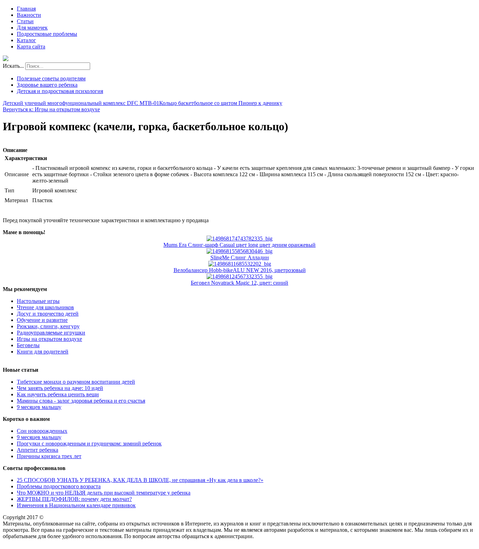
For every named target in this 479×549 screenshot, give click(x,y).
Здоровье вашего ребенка (47, 85)
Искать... (13, 66)
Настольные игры (38, 301)
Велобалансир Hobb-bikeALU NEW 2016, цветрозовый (240, 270)
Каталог (26, 40)
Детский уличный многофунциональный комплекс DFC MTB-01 (81, 103)
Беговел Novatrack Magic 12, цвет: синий (239, 283)
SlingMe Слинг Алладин (239, 257)
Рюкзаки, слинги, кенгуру (48, 326)
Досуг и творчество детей (48, 314)
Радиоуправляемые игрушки (51, 333)
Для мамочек (32, 28)
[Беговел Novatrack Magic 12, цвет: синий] (239, 276)
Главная (26, 9)
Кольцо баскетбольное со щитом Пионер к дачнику (220, 103)
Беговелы (28, 345)
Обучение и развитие (42, 320)
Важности (29, 15)
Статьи (25, 21)
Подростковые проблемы (47, 34)
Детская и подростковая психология (60, 91)
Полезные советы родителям (51, 78)
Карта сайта (31, 46)
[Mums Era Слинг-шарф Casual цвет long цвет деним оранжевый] (239, 239)
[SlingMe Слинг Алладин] (239, 251)
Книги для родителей (42, 352)
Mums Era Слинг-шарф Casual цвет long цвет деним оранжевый (239, 245)
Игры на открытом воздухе (49, 339)
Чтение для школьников (45, 307)
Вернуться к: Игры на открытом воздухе (51, 109)
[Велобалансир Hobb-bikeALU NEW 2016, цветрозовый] (239, 264)
